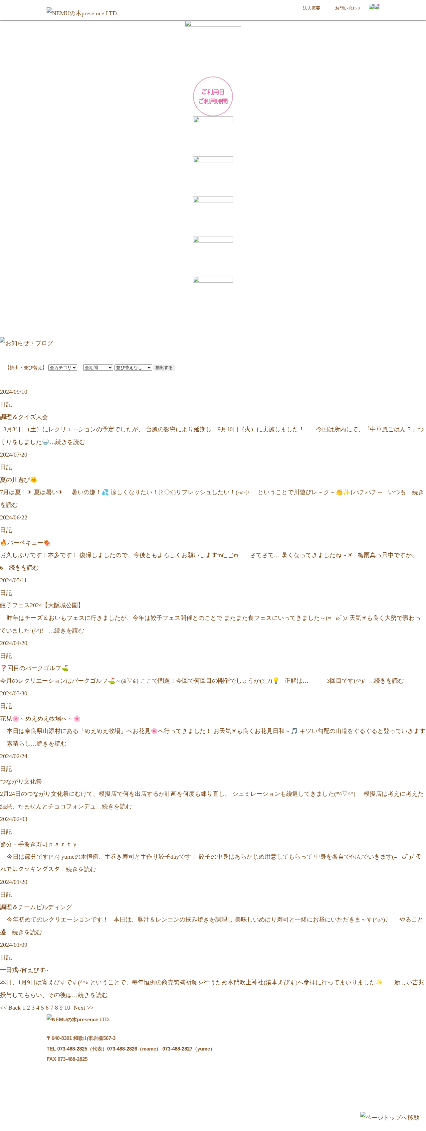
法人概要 (311, 8)
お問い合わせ (348, 8)
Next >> (84, 1007)
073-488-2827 (177, 1049)
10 (67, 1007)
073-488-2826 (122, 1049)
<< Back (10, 1007)
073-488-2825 (72, 1049)
